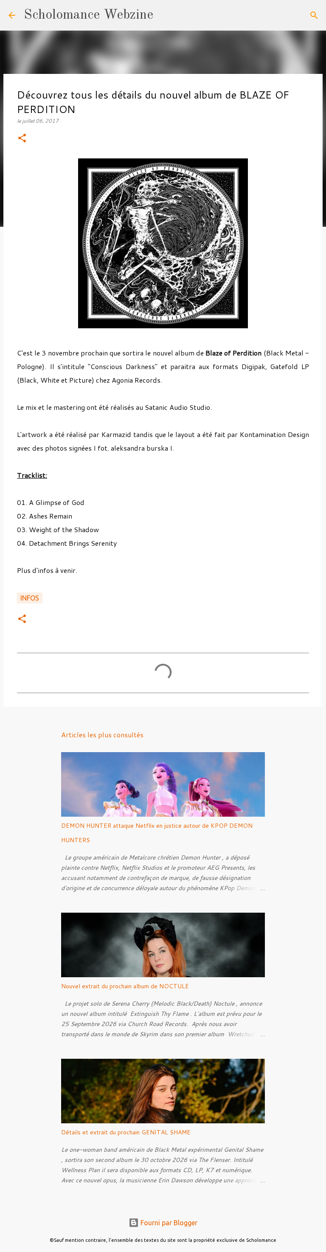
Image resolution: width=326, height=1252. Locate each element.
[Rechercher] (165, 15)
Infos (29, 598)
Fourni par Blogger (168, 1223)
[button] (22, 138)
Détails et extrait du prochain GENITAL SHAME (126, 1132)
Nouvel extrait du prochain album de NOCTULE (125, 986)
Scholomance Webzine (88, 15)
